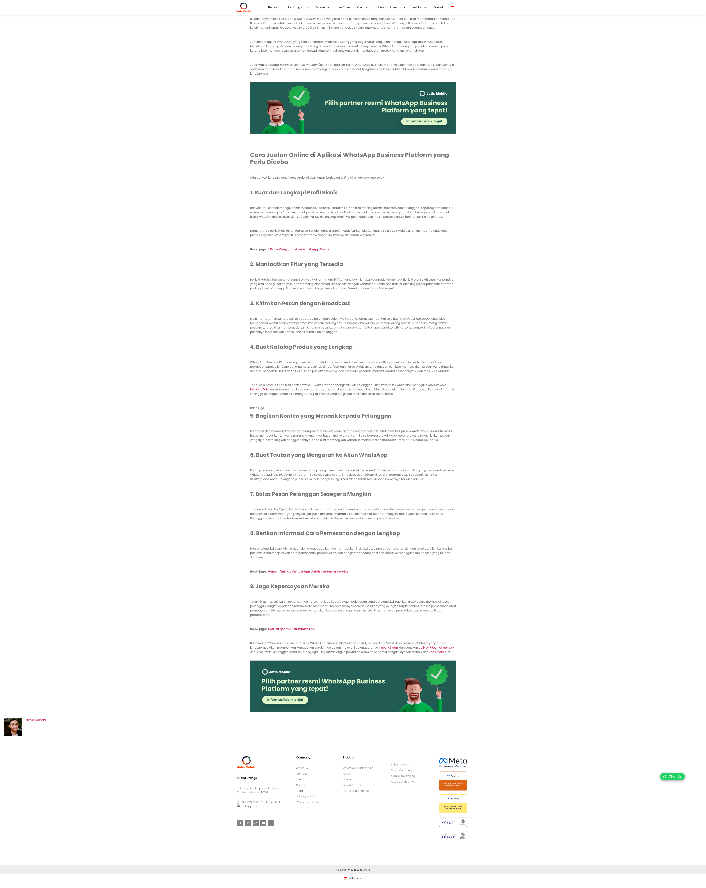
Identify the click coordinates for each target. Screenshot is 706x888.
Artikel (417, 7)
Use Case (343, 7)
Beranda (274, 7)
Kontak (438, 7)
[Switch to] (452, 7)
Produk (320, 7)
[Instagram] (248, 823)
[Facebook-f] (271, 823)
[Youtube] (263, 823)
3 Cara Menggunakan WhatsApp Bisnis (298, 249)
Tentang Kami (298, 7)
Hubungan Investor (388, 7)
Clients (362, 7)
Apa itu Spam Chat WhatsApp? (292, 629)
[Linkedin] (240, 823)
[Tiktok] (256, 823)
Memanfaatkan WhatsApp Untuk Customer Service (308, 571)
